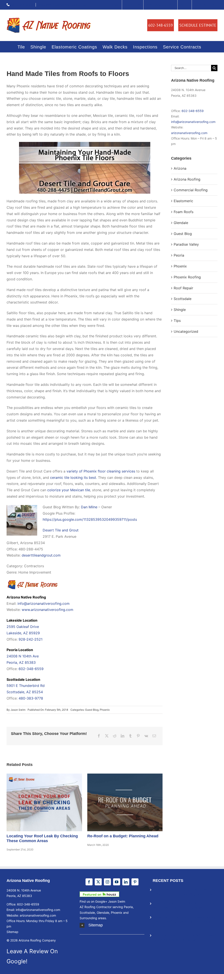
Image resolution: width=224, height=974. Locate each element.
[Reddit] (115, 736)
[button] (112, 925)
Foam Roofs (183, 212)
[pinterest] (134, 881)
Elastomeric (183, 201)
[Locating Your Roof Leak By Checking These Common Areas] (44, 802)
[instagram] (107, 881)
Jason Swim (17, 709)
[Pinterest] (138, 736)
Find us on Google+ (93, 901)
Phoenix (105, 709)
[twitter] (98, 881)
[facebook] (89, 881)
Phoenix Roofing (187, 277)
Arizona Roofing (187, 179)
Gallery (50, 802)
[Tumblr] (130, 736)
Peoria (179, 255)
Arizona (180, 168)
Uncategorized (186, 331)
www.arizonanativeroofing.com (47, 609)
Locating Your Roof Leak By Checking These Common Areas (39, 802)
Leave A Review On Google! (32, 956)
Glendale (181, 223)
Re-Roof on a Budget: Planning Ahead (119, 802)
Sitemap (12, 932)
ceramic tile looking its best (73, 477)
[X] (107, 736)
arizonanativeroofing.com (189, 133)
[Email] (154, 736)
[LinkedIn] (122, 736)
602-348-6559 (23, 5)
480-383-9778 (31, 698)
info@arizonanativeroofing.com (44, 603)
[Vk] (146, 736)
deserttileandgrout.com (41, 555)
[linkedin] (125, 881)
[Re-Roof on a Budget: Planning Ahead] (125, 802)
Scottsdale (182, 299)
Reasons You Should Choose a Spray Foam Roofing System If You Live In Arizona (184, 921)
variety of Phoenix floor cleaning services (100, 471)
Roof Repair (183, 288)
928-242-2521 (30, 639)
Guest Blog (91, 709)
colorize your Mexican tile (68, 490)
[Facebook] (99, 736)
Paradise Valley (186, 244)
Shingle (180, 309)
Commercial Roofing (191, 190)
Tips (177, 320)
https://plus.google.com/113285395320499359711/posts (90, 519)
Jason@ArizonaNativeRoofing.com (62, 5)
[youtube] (116, 881)
